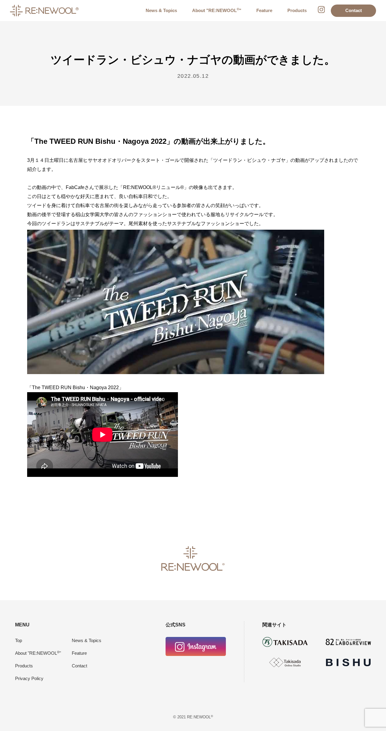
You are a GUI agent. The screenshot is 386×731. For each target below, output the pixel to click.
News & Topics (161, 10)
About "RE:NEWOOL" (216, 10)
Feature (264, 10)
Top (18, 640)
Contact (353, 10)
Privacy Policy (29, 678)
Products (297, 10)
